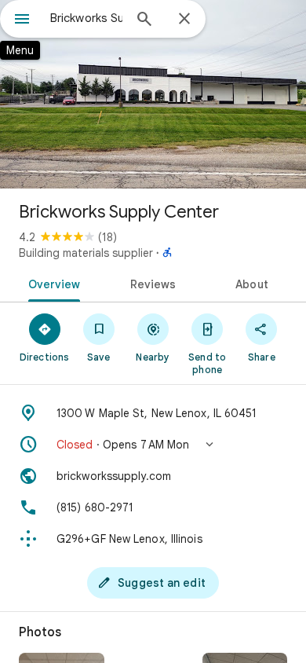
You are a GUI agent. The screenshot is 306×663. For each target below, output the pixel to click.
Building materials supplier (86, 253)
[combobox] (86, 18)
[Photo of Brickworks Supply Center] (153, 94)
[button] (153, 444)
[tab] (51, 283)
